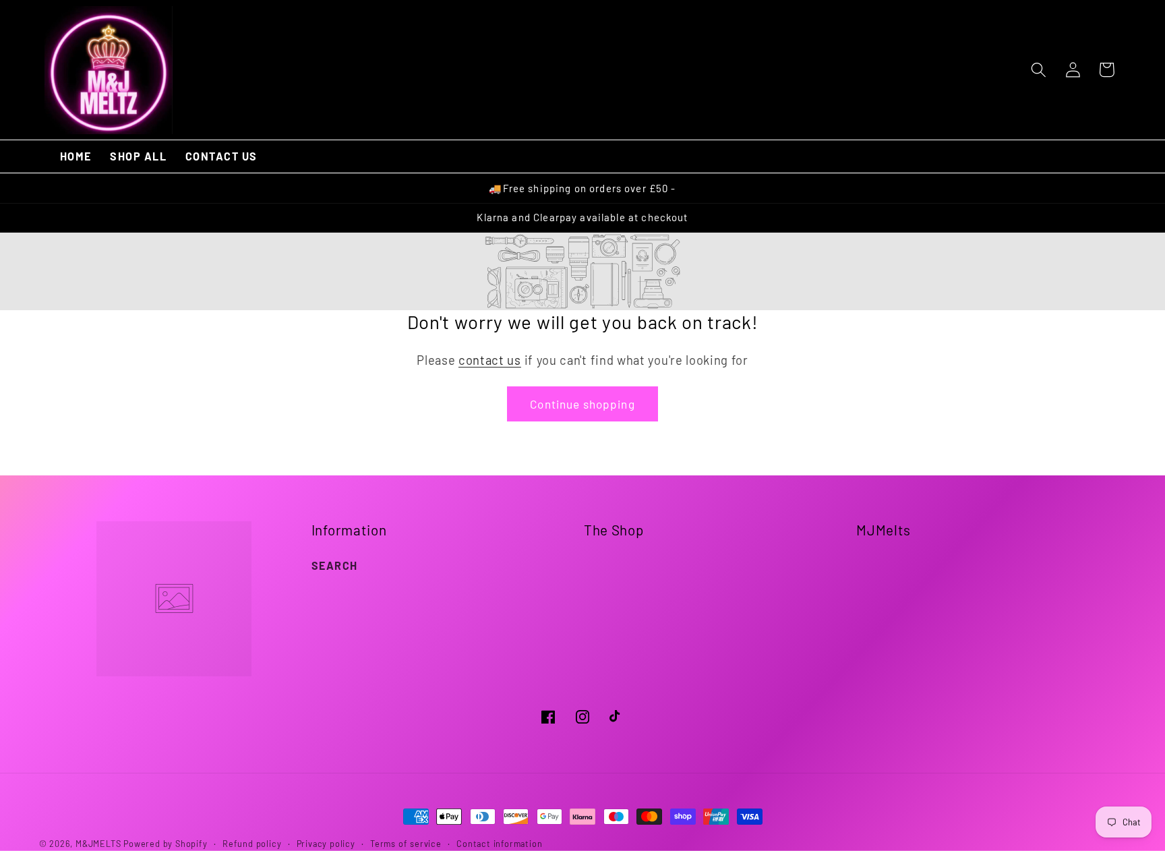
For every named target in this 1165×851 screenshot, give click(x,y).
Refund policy (251, 843)
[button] (1038, 70)
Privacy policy (326, 843)
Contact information (499, 843)
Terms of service (406, 843)
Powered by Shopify (165, 843)
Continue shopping (582, 404)
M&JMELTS (98, 843)
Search (334, 565)
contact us (489, 360)
